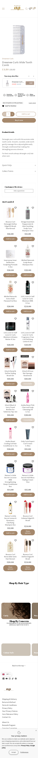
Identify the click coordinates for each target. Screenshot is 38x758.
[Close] (36, 730)
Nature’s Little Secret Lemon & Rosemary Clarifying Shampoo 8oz (10, 520)
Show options (28, 532)
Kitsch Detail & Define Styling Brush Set (10, 373)
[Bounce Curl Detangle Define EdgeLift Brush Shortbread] (10, 213)
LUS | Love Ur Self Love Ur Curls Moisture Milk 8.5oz (27, 299)
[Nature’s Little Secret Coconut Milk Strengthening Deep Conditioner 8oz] (10, 466)
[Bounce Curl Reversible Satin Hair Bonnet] (10, 545)
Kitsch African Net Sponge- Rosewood (27, 373)
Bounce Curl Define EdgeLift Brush (28, 556)
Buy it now (19, 120)
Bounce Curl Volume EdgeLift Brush (27, 518)
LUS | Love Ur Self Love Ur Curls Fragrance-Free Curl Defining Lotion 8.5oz (27, 337)
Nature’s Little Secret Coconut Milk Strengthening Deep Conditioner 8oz (10, 481)
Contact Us (6, 717)
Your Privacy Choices (10, 711)
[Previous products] (29, 76)
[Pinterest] (16, 678)
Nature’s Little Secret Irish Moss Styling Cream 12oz (27, 478)
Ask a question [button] (19, 191)
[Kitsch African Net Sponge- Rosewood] (28, 362)
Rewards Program (8, 725)
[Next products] (33, 76)
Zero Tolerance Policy (10, 714)
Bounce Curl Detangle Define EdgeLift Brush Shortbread (10, 225)
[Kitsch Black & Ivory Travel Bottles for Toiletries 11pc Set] (10, 396)
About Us (5, 722)
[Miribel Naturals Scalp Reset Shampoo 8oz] (28, 251)
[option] (19, 38)
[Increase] (12, 114)
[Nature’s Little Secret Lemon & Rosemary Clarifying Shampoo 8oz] (10, 507)
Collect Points (7, 171)
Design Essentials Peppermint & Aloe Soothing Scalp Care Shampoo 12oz (27, 226)
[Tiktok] (13, 678)
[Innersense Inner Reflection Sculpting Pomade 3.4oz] (10, 251)
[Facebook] (3, 678)
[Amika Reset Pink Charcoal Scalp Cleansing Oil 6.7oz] (28, 396)
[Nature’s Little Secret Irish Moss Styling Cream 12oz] (28, 466)
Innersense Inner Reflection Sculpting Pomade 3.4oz (10, 263)
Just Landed (8, 201)
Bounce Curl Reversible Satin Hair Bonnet (10, 556)
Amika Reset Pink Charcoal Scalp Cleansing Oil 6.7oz (27, 408)
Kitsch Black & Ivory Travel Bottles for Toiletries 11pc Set (10, 408)
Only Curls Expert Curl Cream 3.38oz (28, 443)
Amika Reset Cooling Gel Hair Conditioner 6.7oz (10, 443)
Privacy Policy (7, 708)
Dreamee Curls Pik (18, 82)
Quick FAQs (7, 165)
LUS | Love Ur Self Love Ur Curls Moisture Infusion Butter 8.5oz (10, 336)
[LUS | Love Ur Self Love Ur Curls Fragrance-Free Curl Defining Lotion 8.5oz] (28, 324)
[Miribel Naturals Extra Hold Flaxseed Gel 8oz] (10, 287)
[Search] (26, 9)
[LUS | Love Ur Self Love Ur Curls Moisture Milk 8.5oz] (28, 287)
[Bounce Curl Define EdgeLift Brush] (28, 545)
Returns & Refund (8, 702)
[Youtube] (6, 678)
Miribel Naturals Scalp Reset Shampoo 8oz (27, 262)
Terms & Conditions (9, 705)
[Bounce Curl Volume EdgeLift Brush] (28, 507)
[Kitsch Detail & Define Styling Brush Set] (10, 362)
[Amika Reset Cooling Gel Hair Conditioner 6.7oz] (10, 432)
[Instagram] (10, 678)
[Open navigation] (3, 9)
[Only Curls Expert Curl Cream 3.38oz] (28, 432)
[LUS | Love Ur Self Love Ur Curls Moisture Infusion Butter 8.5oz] (10, 324)
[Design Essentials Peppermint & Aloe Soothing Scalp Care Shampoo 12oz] (28, 213)
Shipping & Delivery (9, 699)
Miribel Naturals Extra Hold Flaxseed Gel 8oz (10, 298)
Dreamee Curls (7, 59)
